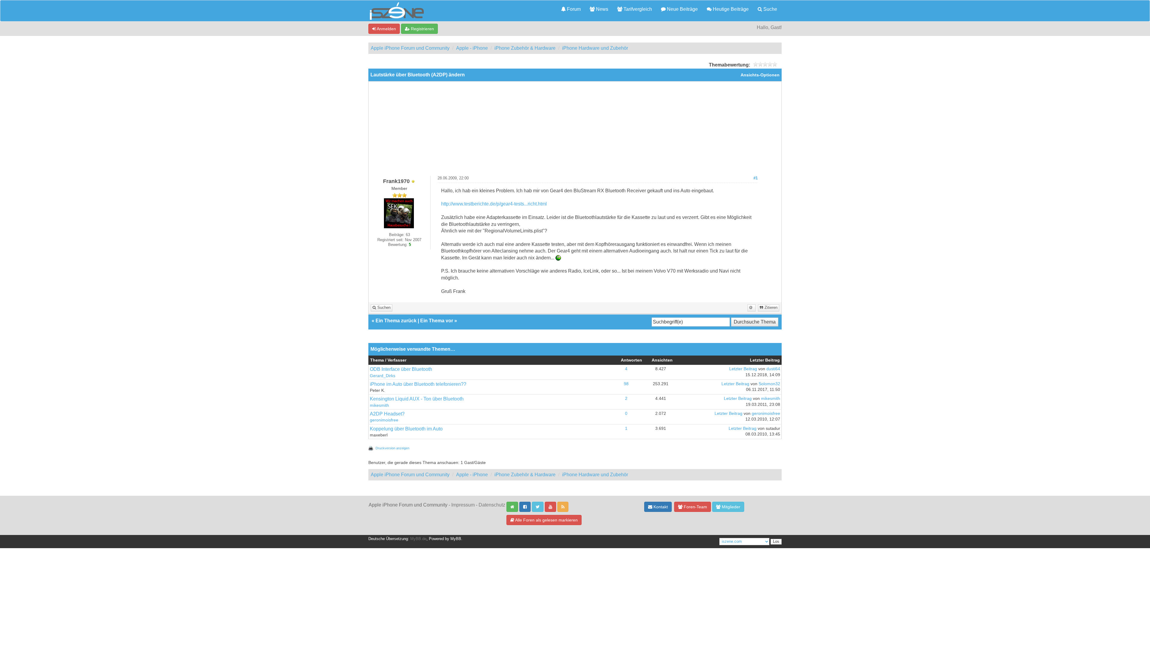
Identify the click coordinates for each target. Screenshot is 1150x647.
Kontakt (660, 506)
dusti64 (773, 369)
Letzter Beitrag (743, 369)
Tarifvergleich (637, 9)
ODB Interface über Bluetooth (401, 369)
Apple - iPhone (472, 48)
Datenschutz (492, 504)
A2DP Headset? (387, 413)
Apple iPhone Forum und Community (410, 48)
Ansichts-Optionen (760, 75)
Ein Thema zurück (396, 320)
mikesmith (379, 405)
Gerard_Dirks (382, 376)
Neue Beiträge (682, 9)
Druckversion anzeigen (392, 448)
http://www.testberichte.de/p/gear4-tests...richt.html (494, 203)
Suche (769, 9)
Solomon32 (769, 384)
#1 (755, 178)
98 (626, 384)
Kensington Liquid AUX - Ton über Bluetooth (417, 398)
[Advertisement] (575, 131)
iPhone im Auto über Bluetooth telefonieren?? (418, 384)
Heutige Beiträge (730, 9)
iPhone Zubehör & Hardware (525, 48)
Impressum (463, 504)
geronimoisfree (384, 420)
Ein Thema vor (436, 320)
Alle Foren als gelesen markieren (546, 520)
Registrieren (422, 28)
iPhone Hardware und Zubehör (595, 48)
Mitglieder (730, 506)
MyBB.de (418, 539)
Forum (573, 9)
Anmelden (386, 28)
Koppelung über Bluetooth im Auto (406, 428)
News (601, 9)
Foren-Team (695, 506)
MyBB (455, 539)
